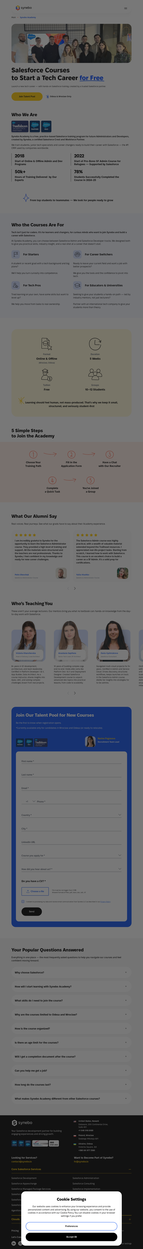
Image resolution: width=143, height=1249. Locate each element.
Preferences (71, 1226)
